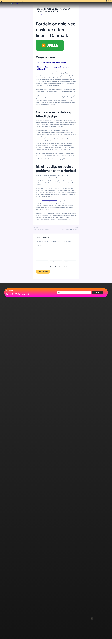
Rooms (73, 4)
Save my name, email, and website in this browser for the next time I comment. (54, 266)
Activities (86, 4)
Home (63, 4)
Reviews (97, 4)
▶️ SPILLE (49, 45)
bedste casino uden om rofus (49, 200)
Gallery (102, 4)
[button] (79, 4)
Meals (91, 4)
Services (79, 4)
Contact (108, 4)
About (67, 4)
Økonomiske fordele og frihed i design (51, 62)
